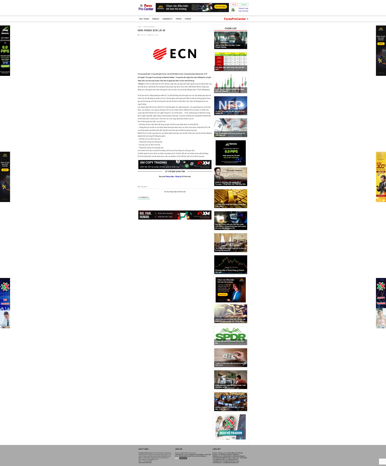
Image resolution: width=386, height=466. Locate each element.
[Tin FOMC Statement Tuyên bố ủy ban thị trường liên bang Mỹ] (230, 242)
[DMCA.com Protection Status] (181, 459)
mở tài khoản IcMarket (220, 458)
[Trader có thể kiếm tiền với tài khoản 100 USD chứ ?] (230, 357)
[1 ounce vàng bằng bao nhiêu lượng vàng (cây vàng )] (230, 198)
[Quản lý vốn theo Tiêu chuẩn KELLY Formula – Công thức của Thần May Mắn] (230, 176)
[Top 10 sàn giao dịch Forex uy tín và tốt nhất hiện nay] (230, 127)
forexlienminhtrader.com (231, 462)
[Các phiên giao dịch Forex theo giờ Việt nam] (230, 61)
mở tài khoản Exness (225, 454)
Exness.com (222, 453)
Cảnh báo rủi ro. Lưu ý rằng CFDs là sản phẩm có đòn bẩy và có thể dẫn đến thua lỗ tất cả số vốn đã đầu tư (193, 455)
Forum (188, 19)
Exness (155, 19)
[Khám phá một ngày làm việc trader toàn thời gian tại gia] (230, 379)
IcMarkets (236, 454)
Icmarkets (167, 19)
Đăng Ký (244, 4)
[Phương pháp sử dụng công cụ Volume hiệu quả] (230, 264)
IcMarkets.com (217, 456)
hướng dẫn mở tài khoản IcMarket (234, 456)
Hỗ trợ (234, 4)
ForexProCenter (235, 19)
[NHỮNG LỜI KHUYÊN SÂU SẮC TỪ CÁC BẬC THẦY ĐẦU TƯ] (230, 401)
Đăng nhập (170, 176)
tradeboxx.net (217, 461)
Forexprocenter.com (145, 453)
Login (246, 8)
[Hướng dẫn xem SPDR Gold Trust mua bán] (230, 335)
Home (139, 26)
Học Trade (144, 19)
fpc (238, 461)
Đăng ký (178, 176)
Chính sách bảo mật (145, 462)
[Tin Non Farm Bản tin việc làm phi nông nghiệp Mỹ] (230, 105)
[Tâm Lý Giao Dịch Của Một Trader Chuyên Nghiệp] (230, 40)
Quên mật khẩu (243, 11)
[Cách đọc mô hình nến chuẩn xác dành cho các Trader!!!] (230, 83)
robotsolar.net (217, 462)
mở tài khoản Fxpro (232, 459)
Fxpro (179, 19)
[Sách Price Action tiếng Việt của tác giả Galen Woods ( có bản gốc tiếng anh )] (230, 313)
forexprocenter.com (229, 461)
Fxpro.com (235, 458)
